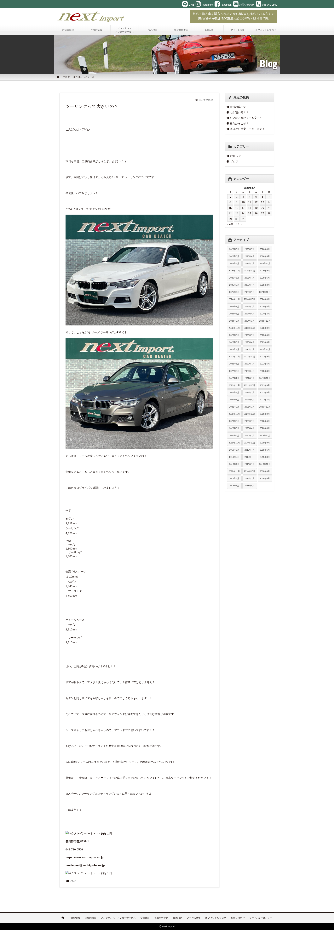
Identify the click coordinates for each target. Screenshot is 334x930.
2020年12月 (264, 407)
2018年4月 (250, 485)
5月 (85, 77)
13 (262, 202)
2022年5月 (234, 371)
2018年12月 (264, 464)
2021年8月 (234, 392)
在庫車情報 (74, 917)
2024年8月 (234, 306)
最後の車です (238, 106)
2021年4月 (250, 399)
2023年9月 (265, 328)
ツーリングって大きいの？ (92, 106)
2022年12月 (264, 349)
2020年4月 (250, 428)
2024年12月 (264, 292)
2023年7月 (250, 335)
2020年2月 (234, 435)
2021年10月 (249, 385)
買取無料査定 (161, 917)
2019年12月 (264, 435)
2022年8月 (234, 364)
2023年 (77, 77)
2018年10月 (249, 471)
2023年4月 (250, 342)
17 (243, 207)
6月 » (239, 224)
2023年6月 (265, 335)
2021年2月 (234, 407)
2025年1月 (250, 292)
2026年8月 (234, 249)
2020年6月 (265, 421)
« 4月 (230, 224)
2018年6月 (265, 478)
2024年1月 (250, 321)
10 (243, 202)
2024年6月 (265, 306)
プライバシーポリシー (261, 917)
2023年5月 (234, 342)
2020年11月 (234, 414)
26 (256, 213)
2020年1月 (250, 435)
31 (243, 219)
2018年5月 (234, 485)
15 (230, 207)
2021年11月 (234, 385)
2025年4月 (250, 285)
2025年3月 (265, 285)
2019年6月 (265, 450)
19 (256, 207)
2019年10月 (249, 443)
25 (249, 213)
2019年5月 (234, 457)
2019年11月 (234, 443)
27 (262, 213)
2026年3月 (265, 256)
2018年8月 (234, 478)
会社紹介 (177, 917)
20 (262, 207)
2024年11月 (234, 299)
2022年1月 (250, 378)
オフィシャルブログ (215, 917)
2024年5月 (234, 314)
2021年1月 (250, 407)
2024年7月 (250, 306)
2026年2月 (234, 263)
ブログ (66, 77)
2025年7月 (250, 278)
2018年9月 (265, 471)
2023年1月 (250, 349)
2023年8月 (234, 335)
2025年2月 (234, 292)
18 (249, 207)
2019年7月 (250, 450)
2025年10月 (249, 270)
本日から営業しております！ (247, 128)
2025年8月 (234, 278)
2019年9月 (265, 443)
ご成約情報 (90, 917)
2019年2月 (234, 464)
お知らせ (235, 155)
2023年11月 (234, 328)
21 (269, 207)
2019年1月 (250, 464)
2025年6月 (265, 278)
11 (249, 202)
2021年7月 (250, 392)
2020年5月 (234, 428)
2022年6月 (265, 364)
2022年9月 (265, 356)
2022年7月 (250, 364)
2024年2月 (234, 321)
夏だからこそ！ (239, 123)
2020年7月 (250, 421)
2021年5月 (234, 399)
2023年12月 (264, 321)
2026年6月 (265, 249)
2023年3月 (265, 342)
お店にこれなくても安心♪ (245, 117)
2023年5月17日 (206, 100)
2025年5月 (234, 285)
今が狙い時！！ (239, 112)
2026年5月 (234, 256)
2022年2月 (234, 378)
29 (230, 219)
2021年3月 (265, 399)
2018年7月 (250, 478)
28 (269, 213)
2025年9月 (265, 270)
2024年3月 (265, 314)
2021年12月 (264, 378)
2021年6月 (265, 392)
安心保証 (145, 917)
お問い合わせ (238, 917)
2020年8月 (234, 421)
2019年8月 (234, 450)
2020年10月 (249, 414)
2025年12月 (264, 263)
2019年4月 (250, 457)
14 (269, 202)
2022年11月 (234, 356)
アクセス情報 (194, 917)
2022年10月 (249, 356)
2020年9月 (265, 414)
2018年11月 (234, 471)
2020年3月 (265, 428)
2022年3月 (265, 371)
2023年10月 (249, 328)
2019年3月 (265, 457)
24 (243, 213)
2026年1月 (250, 263)
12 (256, 202)
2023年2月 (234, 349)
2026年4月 (250, 256)
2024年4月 (250, 314)
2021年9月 (265, 385)
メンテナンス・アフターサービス (118, 917)
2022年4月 (250, 371)
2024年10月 (249, 299)
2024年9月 (265, 299)
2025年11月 (234, 270)
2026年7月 (250, 249)
